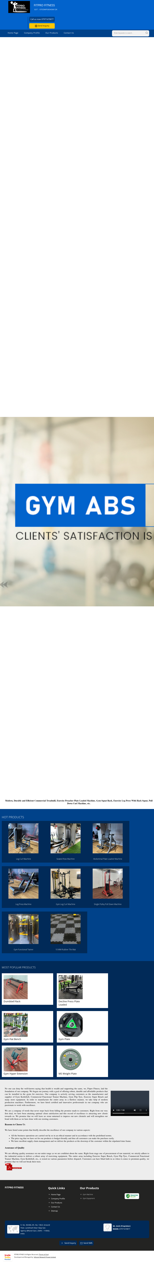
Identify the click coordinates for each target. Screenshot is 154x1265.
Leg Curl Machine (23, 859)
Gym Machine (88, 1194)
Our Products (51, 33)
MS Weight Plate (68, 1073)
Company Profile (32, 33)
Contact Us (69, 33)
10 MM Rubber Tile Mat (65, 949)
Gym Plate (64, 1039)
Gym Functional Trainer (23, 949)
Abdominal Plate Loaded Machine (107, 859)
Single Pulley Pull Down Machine (108, 904)
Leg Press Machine (23, 904)
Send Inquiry (43, 25)
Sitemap (54, 1211)
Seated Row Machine (66, 859)
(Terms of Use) (44, 1254)
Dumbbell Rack (12, 1001)
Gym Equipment (89, 1198)
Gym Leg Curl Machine (65, 904)
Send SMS (87, 1243)
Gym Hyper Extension (16, 1073)
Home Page (13, 33)
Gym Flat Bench (12, 1039)
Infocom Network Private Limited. (45, 1257)
